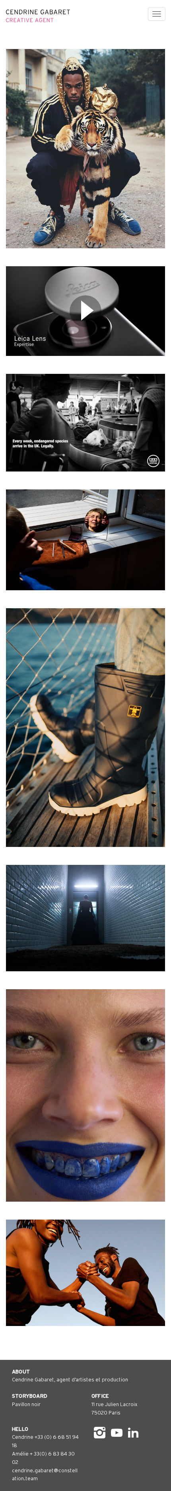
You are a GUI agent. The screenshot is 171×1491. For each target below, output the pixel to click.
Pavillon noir (26, 1404)
